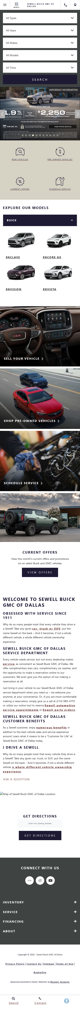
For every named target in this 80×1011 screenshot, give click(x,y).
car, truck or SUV (46, 628)
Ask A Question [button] (16, 779)
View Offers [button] (40, 572)
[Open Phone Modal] (65, 5)
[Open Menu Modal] (5, 5)
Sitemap (48, 964)
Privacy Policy (15, 964)
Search (40, 79)
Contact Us (34, 964)
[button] (22, 135)
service (9, 664)
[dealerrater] (40, 880)
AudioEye (40, 972)
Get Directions (40, 835)
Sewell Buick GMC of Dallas (50, 954)
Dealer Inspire (60, 982)
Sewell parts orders (59, 710)
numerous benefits (51, 727)
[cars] (29, 880)
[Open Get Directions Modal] (75, 5)
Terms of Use (65, 964)
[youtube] (50, 880)
